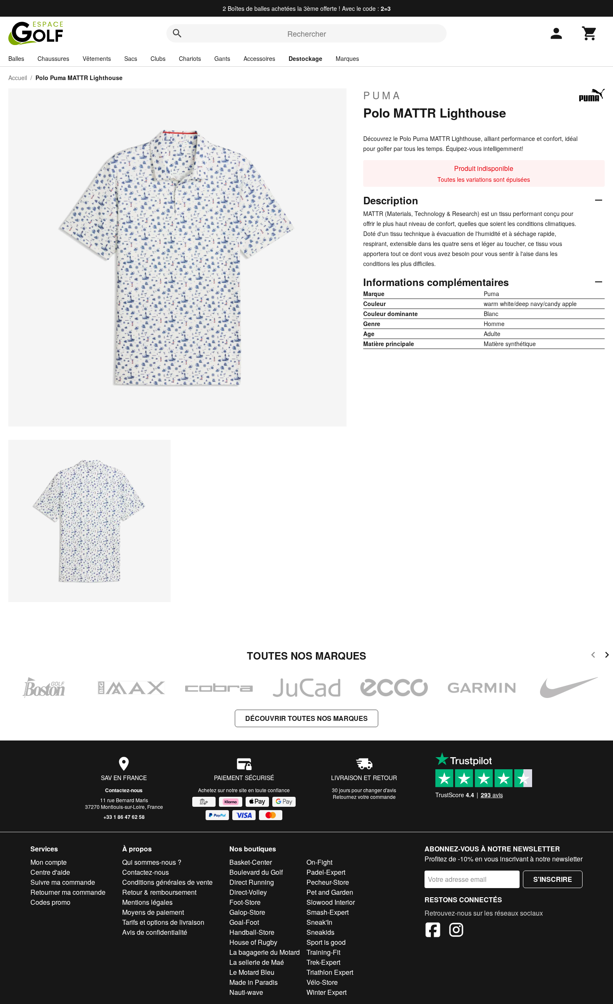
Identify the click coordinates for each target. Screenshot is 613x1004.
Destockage (305, 58)
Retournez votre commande (364, 796)
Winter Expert (326, 992)
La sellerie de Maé (256, 962)
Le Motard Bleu (251, 972)
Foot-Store (245, 902)
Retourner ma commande (68, 892)
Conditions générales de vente (167, 882)
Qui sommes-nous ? (151, 862)
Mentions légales (147, 902)
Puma (382, 95)
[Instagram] (456, 931)
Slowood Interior (330, 902)
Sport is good (326, 942)
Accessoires (259, 58)
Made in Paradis (253, 982)
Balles (16, 58)
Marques (347, 58)
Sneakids (320, 932)
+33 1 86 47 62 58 (124, 817)
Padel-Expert (325, 872)
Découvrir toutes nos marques (306, 718)
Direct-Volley (248, 892)
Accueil (17, 77)
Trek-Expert (323, 962)
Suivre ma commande (62, 882)
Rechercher (306, 33)
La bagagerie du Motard (264, 952)
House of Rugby (253, 942)
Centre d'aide (50, 872)
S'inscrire (552, 879)
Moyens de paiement (153, 912)
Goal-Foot (244, 922)
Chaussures (53, 58)
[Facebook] (433, 931)
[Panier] (589, 33)
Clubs (158, 58)
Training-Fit (323, 952)
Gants (222, 58)
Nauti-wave (246, 992)
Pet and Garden (329, 892)
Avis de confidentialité (154, 932)
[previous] (593, 656)
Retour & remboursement (159, 892)
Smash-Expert (327, 912)
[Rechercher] (177, 33)
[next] (607, 656)
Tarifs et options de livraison (163, 922)
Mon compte (48, 862)
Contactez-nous (124, 790)
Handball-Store (251, 932)
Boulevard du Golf (256, 872)
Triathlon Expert (329, 972)
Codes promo (50, 902)
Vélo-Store (322, 982)
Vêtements (97, 58)
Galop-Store (247, 912)
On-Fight (319, 862)
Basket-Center (250, 862)
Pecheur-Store (327, 882)
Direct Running (251, 882)
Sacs (130, 58)
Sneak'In (319, 922)
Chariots (190, 58)
